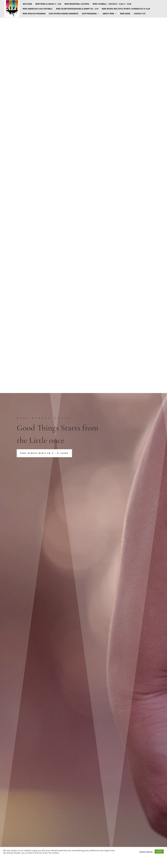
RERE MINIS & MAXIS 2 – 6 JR (48, 4)
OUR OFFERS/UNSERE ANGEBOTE (63, 14)
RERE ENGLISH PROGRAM (34, 14)
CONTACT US (139, 14)
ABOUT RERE (108, 14)
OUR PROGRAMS (89, 14)
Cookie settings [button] (146, 851)
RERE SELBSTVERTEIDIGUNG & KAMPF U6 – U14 (77, 9)
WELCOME (27, 4)
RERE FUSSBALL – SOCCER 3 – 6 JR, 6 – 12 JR (112, 4)
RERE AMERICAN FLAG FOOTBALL (38, 9)
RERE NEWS (125, 14)
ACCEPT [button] (159, 851)
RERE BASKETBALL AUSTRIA (76, 4)
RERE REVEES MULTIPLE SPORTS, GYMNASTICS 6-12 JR (126, 9)
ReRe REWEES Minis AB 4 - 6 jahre (44, 453)
